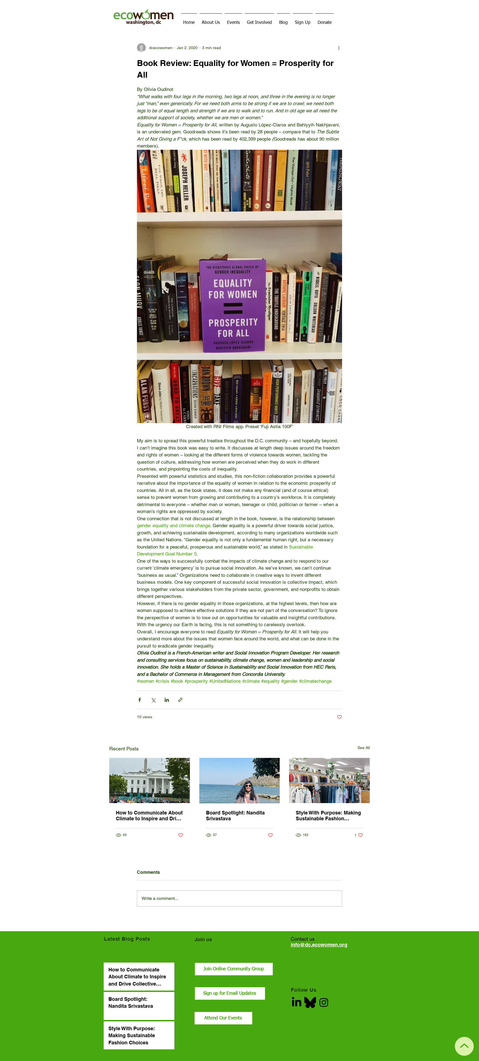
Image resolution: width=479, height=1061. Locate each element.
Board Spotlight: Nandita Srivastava (235, 815)
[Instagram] (324, 1002)
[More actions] (338, 47)
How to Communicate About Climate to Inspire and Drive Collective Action (149, 815)
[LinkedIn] (296, 1002)
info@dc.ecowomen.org (319, 945)
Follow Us (304, 990)
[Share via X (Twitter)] (153, 699)
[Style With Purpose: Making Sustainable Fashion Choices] (329, 780)
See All (364, 747)
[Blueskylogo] (310, 1002)
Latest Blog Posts (127, 939)
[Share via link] (180, 699)
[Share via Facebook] (139, 699)
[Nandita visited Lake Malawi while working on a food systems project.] (239, 780)
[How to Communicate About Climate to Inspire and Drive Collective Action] (149, 780)
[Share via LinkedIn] (166, 699)
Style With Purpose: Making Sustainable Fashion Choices (328, 815)
